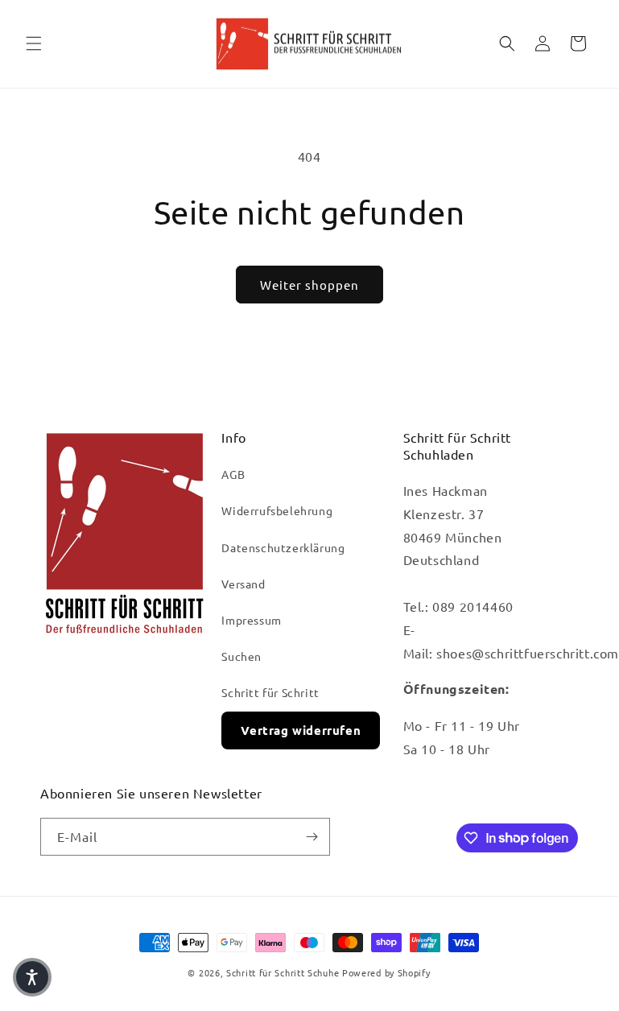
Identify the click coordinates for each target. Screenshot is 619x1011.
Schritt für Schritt (270, 692)
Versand (243, 583)
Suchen (241, 656)
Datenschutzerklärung (283, 547)
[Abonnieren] (311, 837)
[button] (34, 43)
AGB (233, 474)
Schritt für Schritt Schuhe (282, 972)
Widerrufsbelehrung (276, 510)
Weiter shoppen (309, 284)
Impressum (251, 620)
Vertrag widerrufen (301, 730)
